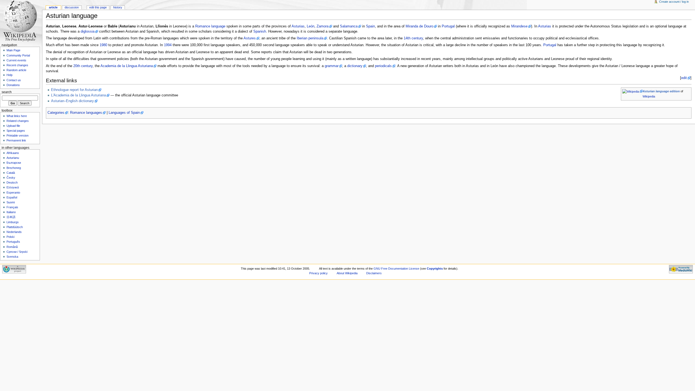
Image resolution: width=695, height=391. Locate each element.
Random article (16, 70)
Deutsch (12, 182)
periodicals (383, 66)
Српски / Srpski (17, 251)
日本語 (11, 217)
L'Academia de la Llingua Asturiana (78, 95)
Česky (11, 177)
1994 (168, 45)
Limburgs (13, 222)
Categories (56, 113)
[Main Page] (21, 21)
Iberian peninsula (310, 38)
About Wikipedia (347, 273)
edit (684, 78)
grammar (332, 66)
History (117, 7)
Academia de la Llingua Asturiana (126, 66)
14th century (413, 38)
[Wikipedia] (632, 91)
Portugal (448, 26)
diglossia (87, 31)
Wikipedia (649, 96)
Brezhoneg (14, 167)
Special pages (16, 130)
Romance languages (86, 113)
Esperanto (13, 192)
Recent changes (17, 65)
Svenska (12, 256)
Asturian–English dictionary (72, 101)
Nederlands (14, 232)
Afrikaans (13, 152)
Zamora (322, 26)
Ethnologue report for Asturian (74, 90)
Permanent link (16, 140)
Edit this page (98, 7)
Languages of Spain (124, 113)
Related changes (18, 120)
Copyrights (435, 268)
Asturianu (13, 157)
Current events (16, 60)
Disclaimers (374, 273)
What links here (17, 116)
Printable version (18, 135)
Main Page (13, 50)
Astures (250, 38)
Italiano (11, 212)
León (310, 26)
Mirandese (519, 26)
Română (12, 246)
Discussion (72, 7)
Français (12, 207)
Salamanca (349, 26)
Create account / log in (674, 1)
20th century (83, 66)
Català (11, 172)
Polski (10, 236)
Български (14, 162)
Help (9, 75)
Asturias (298, 26)
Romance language (210, 26)
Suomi (11, 202)
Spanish (259, 31)
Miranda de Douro (419, 26)
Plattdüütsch (15, 227)
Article (53, 7)
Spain (370, 26)
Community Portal (18, 55)
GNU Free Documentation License (396, 268)
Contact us (14, 80)
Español (12, 197)
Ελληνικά (13, 187)
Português (13, 241)
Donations (13, 85)
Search (7, 92)
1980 (103, 45)
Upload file (13, 125)
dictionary (354, 66)
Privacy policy (318, 273)
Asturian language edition (661, 91)
